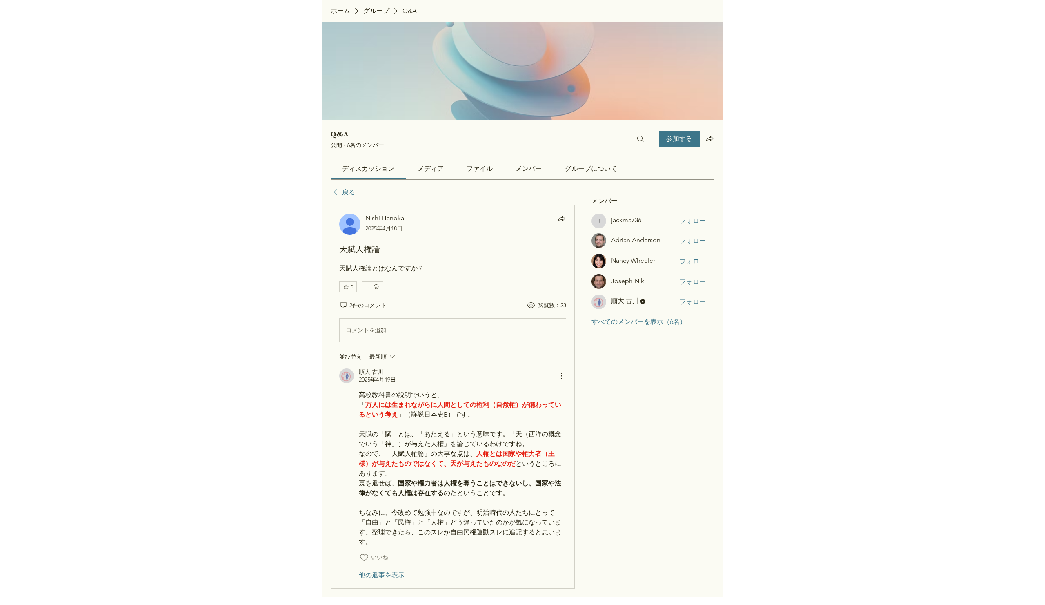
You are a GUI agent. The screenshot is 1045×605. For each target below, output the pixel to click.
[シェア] (561, 218)
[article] (453, 396)
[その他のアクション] (561, 376)
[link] (368, 168)
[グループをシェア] (709, 138)
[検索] (640, 139)
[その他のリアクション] (372, 286)
